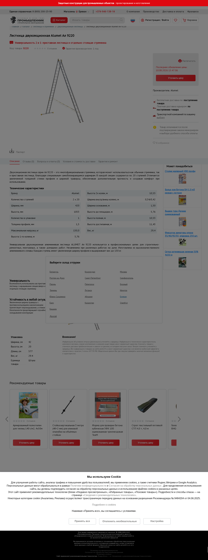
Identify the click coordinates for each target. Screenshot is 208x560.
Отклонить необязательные (119, 521)
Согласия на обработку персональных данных (135, 485)
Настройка (156, 521)
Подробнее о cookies (104, 504)
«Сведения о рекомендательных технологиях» (109, 495)
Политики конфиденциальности (88, 485)
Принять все (82, 521)
